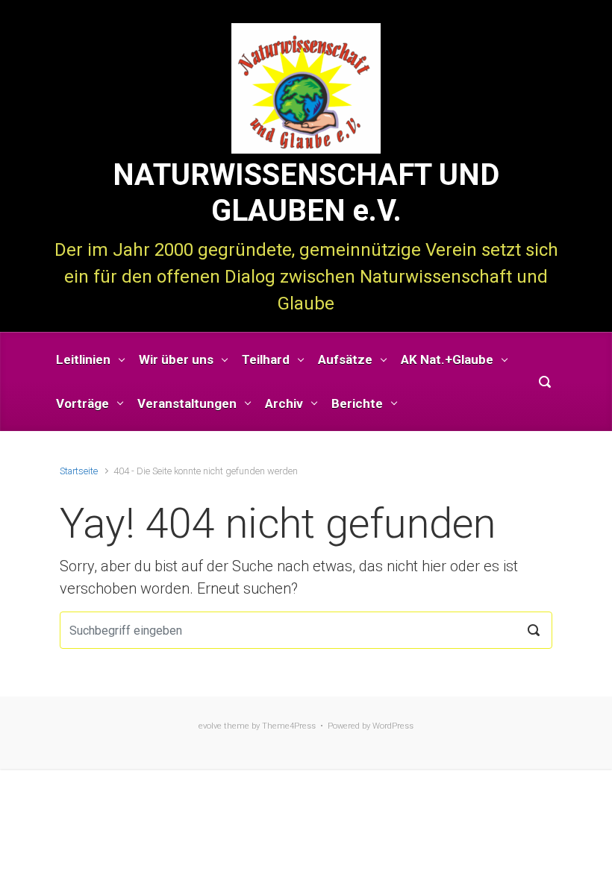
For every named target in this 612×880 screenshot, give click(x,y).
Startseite (79, 471)
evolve (210, 726)
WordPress (392, 726)
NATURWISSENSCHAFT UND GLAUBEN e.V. (306, 192)
